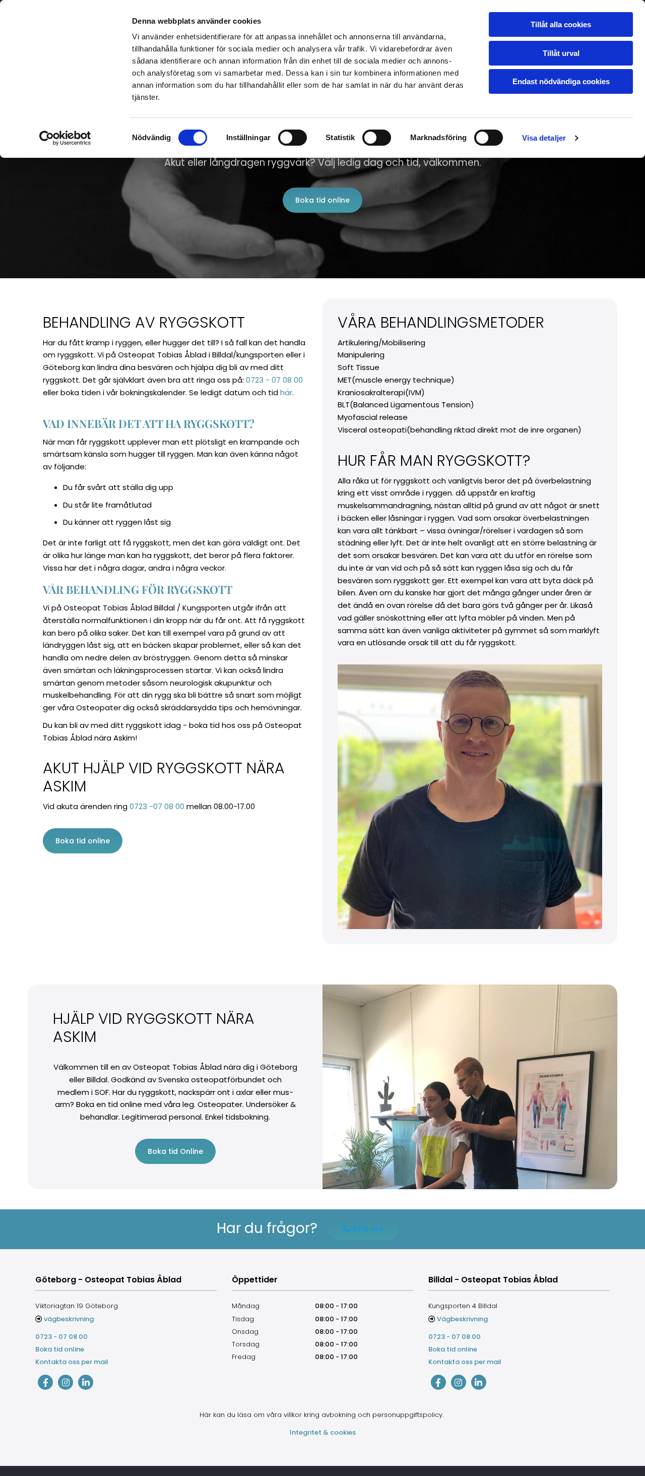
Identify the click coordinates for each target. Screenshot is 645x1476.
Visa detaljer (544, 138)
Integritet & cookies (323, 1432)
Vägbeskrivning (462, 1319)
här (286, 392)
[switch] (292, 138)
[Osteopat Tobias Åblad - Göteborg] (45, 1382)
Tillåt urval (561, 53)
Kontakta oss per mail (71, 1362)
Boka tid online (59, 1349)
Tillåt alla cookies (561, 24)
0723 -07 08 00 (157, 806)
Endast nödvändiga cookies (561, 81)
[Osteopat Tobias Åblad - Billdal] (438, 1382)
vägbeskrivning (69, 1319)
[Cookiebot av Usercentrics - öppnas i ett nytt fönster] (65, 138)
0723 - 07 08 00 (274, 380)
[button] (322, 200)
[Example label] (65, 1382)
